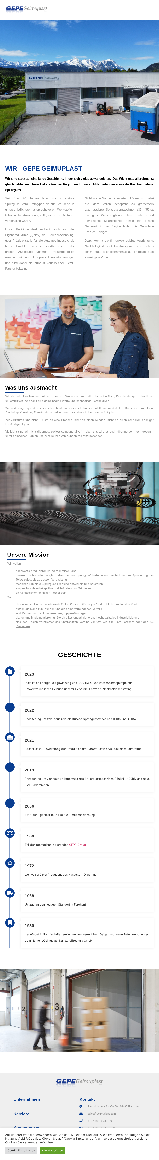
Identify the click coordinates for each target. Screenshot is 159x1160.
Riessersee (23, 626)
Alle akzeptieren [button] (52, 1150)
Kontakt (87, 1099)
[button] (149, 9)
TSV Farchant (124, 621)
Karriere (21, 1114)
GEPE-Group (77, 844)
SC (152, 621)
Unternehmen (26, 1099)
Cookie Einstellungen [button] (21, 1150)
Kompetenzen (26, 1127)
